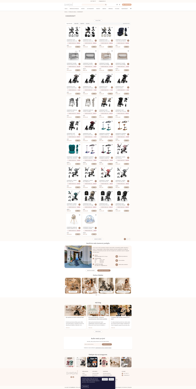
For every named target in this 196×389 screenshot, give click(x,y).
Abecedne (87, 23)
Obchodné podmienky (107, 373)
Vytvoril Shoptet (117, 387)
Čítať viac (68, 328)
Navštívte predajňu (91, 270)
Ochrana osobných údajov (107, 375)
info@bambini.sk (103, 265)
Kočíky (83, 373)
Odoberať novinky (106, 344)
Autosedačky (84, 375)
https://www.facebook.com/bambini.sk (73, 377)
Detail (78, 47)
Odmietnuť (105, 379)
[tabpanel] (73, 286)
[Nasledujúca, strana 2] (127, 239)
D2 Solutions (124, 387)
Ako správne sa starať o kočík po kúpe (75, 317)
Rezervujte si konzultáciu (104, 270)
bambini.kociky (71, 377)
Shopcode (130, 387)
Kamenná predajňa (95, 373)
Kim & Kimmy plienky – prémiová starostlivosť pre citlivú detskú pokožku (97, 318)
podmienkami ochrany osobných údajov (103, 348)
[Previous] (65, 286)
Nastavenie (85, 386)
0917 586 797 (97, 265)
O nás (93, 376)
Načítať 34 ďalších (97, 239)
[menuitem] (66, 9)
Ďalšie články (98, 331)
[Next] (131, 286)
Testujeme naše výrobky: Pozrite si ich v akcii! (120, 318)
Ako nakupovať (94, 375)
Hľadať (105, 5)
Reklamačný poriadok (106, 376)
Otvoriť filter (98, 20)
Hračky (83, 376)
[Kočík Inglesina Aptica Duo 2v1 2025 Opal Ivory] (106, 108)
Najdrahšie (82, 23)
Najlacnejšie (76, 23)
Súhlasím (111, 379)
